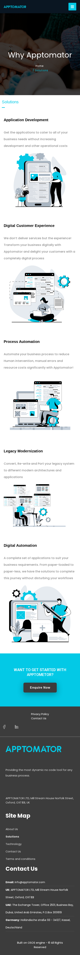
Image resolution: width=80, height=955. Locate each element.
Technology (14, 844)
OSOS (31, 943)
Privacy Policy (40, 714)
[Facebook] (4, 727)
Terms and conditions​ (20, 859)
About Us (12, 829)
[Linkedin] (16, 727)
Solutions (12, 836)
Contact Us (38, 718)
